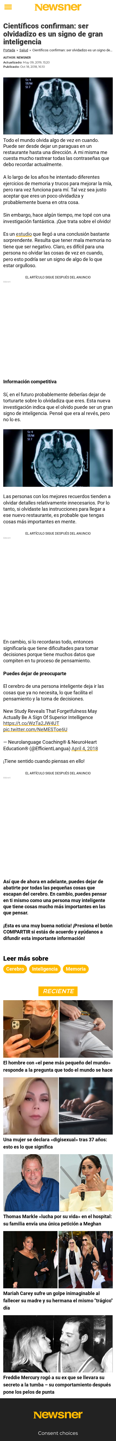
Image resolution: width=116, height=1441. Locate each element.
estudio (24, 234)
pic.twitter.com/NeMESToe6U (35, 729)
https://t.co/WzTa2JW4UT (31, 723)
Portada (9, 50)
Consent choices (58, 1433)
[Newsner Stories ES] (58, 7)
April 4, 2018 (84, 748)
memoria (76, 969)
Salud (23, 50)
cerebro (15, 969)
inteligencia (45, 969)
